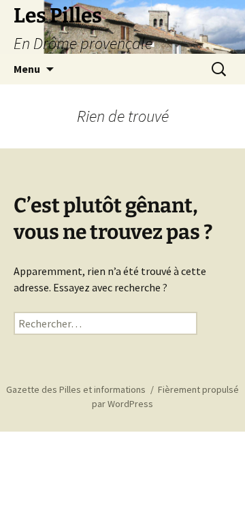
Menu (27, 69)
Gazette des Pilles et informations (76, 389)
